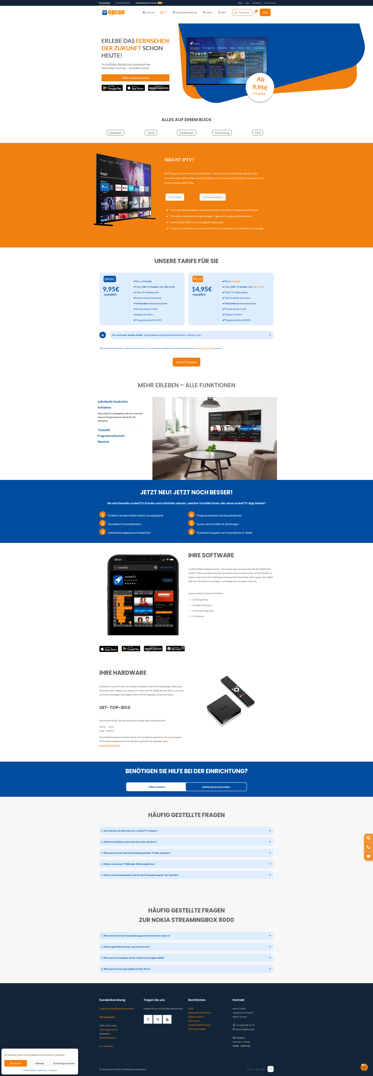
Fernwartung (270, 3)
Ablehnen (39, 1063)
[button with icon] (148, 1019)
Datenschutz (42, 1070)
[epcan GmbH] (114, 12)
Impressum (53, 1070)
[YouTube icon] (254, 1069)
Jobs (247, 3)
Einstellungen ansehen (64, 1063)
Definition (115, 132)
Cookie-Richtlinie (29, 1070)
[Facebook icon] (251, 1069)
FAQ (258, 132)
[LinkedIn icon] (257, 1069)
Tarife (151, 132)
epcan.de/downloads (109, 745)
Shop (265, 12)
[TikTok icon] (263, 1069)
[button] (192, 335)
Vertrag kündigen (197, 1028)
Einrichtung (222, 132)
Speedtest (257, 3)
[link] (108, 649)
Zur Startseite (106, 1046)
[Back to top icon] (271, 1069)
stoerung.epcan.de (108, 1029)
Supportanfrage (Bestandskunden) (116, 1008)
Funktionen (187, 132)
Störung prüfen (107, 1017)
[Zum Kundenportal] (242, 12)
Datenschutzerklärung (199, 1012)
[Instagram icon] (248, 1069)
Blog (240, 3)
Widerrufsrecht (196, 1016)
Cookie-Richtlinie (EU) (199, 1024)
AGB (190, 1008)
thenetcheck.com (107, 1037)
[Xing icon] (260, 1069)
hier (170, 737)
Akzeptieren (16, 1063)
